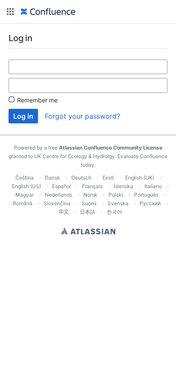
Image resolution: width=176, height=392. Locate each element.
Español (61, 186)
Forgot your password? (82, 116)
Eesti (108, 177)
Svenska (118, 203)
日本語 (87, 212)
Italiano (153, 186)
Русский (150, 203)
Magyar (24, 195)
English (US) (26, 186)
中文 (64, 212)
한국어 (114, 212)
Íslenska (123, 186)
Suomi (89, 203)
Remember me (37, 100)
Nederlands (58, 195)
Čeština (24, 177)
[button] (10, 11)
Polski (116, 195)
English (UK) (139, 177)
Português (146, 195)
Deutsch (81, 177)
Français (92, 186)
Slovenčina (57, 203)
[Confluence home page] (47, 11)
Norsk (90, 195)
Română (22, 203)
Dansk (52, 177)
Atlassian (88, 230)
